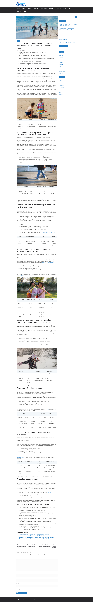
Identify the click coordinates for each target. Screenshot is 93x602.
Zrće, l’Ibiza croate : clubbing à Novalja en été (67, 42)
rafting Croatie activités (45, 232)
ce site (47, 409)
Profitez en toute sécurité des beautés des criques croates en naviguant (34, 534)
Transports (19, 11)
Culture (29, 8)
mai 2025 (61, 62)
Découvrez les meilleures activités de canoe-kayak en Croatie (32, 535)
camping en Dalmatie (21, 275)
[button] (25, 8)
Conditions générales (34, 599)
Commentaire (19, 558)
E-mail (17, 578)
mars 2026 (61, 55)
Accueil (18, 8)
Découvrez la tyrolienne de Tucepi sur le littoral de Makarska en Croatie (34, 538)
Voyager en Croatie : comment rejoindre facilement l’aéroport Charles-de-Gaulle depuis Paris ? (67, 29)
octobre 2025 (61, 59)
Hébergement (52, 8)
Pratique (69, 8)
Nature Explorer (27, 149)
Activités (23, 8)
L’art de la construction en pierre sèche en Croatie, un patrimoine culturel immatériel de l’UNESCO (47, 546)
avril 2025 (61, 64)
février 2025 (61, 68)
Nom (17, 572)
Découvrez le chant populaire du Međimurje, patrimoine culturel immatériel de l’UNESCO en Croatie (26, 546)
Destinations (35, 8)
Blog (25, 11)
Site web (17, 583)
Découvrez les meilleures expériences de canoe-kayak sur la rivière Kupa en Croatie (36, 537)
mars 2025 (61, 66)
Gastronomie (44, 8)
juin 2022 (61, 73)
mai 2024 (61, 69)
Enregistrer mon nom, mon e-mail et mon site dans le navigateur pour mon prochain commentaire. (37, 589)
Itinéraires (59, 8)
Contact (39, 599)
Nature (64, 8)
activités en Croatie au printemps (48, 262)
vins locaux (50, 492)
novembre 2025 (62, 57)
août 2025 (61, 60)
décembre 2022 (62, 71)
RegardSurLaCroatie (26, 599)
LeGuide (23, 50)
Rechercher (76, 17)
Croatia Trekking (40, 199)
